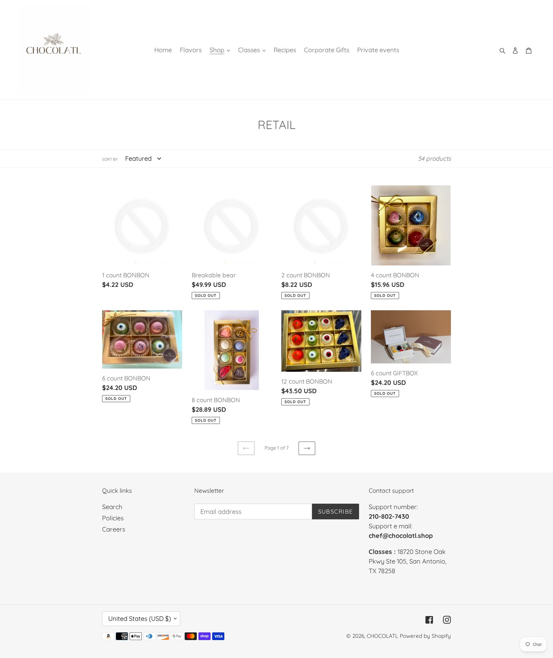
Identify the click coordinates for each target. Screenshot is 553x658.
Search (112, 507)
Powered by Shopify (425, 635)
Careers (113, 529)
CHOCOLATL (382, 635)
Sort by (110, 159)
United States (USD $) (139, 618)
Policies (113, 518)
